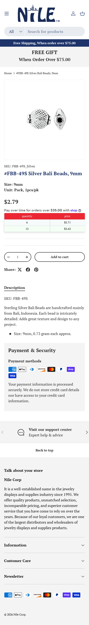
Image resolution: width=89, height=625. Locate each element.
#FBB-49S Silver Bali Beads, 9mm (37, 73)
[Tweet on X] (20, 270)
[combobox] (44, 31)
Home (8, 73)
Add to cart (60, 257)
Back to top (44, 450)
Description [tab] (14, 287)
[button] (82, 13)
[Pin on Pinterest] (36, 270)
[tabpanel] (44, 316)
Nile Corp (19, 614)
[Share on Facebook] (28, 270)
